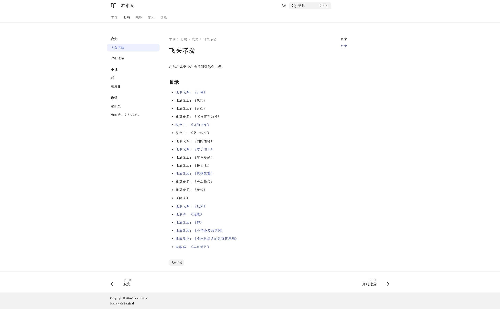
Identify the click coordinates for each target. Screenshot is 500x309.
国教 (163, 17)
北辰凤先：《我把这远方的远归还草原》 (207, 238)
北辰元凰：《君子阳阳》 (194, 149)
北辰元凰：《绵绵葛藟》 (194, 173)
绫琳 (139, 17)
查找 (301, 5)
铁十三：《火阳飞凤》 (192, 125)
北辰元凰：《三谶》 (191, 92)
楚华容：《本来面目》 (192, 247)
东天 (151, 17)
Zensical (129, 303)
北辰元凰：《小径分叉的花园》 (199, 230)
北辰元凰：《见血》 (191, 206)
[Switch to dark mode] (284, 5)
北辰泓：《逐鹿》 (189, 214)
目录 (343, 39)
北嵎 (126, 17)
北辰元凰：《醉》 (189, 222)
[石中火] (113, 5)
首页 (114, 17)
